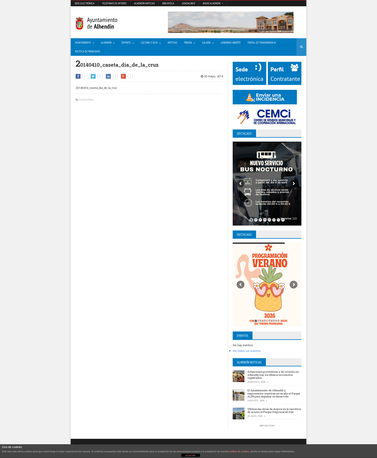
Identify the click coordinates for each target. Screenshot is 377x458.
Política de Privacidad (87, 51)
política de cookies (239, 451)
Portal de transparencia (262, 42)
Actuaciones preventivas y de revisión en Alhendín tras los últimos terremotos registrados (273, 375)
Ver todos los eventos (247, 351)
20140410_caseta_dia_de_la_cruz (96, 88)
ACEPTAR (190, 455)
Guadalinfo (188, 3)
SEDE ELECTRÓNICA (84, 3)
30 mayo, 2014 (213, 76)
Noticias (172, 42)
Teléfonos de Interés (114, 3)
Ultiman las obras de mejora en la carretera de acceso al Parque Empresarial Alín (274, 410)
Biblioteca (168, 3)
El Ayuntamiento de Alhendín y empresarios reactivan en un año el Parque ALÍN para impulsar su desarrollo (273, 393)
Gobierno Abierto (231, 42)
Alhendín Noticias (144, 3)
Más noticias (267, 425)
